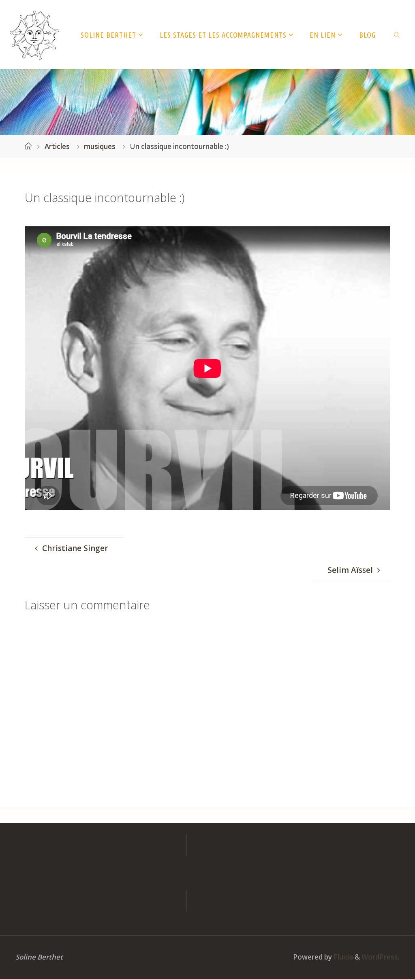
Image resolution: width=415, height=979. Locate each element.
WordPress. (381, 957)
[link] (396, 34)
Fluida (342, 957)
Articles (57, 146)
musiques (100, 146)
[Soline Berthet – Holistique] (34, 34)
